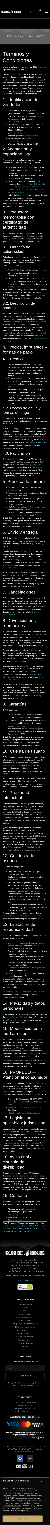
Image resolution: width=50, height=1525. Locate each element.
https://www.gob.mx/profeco (30, 1107)
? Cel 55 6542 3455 (25, 1280)
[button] (41, 1481)
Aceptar (22, 1519)
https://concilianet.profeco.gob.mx (24, 1113)
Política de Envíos (32, 189)
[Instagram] (30, 1458)
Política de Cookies (12, 1505)
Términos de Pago (16, 192)
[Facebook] (20, 1458)
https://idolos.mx (20, 133)
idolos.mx (18, 74)
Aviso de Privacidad (37, 184)
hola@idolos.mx (30, 135)
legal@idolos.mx (15, 141)
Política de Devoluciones (13, 1229)
